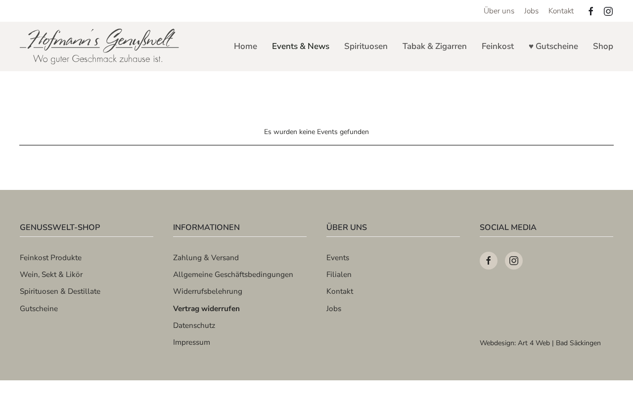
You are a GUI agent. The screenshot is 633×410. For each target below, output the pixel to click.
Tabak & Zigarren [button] (435, 46)
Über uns (499, 10)
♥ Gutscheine (553, 46)
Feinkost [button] (498, 46)
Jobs (531, 10)
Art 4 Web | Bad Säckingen (559, 343)
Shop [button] (603, 46)
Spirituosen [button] (366, 46)
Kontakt (561, 10)
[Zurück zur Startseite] (100, 46)
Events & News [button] (300, 46)
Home (245, 46)
